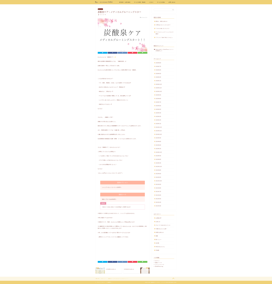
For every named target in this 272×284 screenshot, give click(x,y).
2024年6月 (158, 145)
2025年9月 (158, 95)
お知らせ (158, 221)
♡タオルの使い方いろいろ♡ (163, 28)
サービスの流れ (161, 2)
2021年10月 (159, 180)
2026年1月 (158, 80)
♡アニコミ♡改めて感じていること (164, 37)
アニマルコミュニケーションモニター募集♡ (165, 33)
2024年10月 (159, 134)
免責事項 (109, 282)
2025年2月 (158, 120)
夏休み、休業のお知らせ (161, 21)
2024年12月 (159, 127)
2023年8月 (158, 159)
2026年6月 (158, 70)
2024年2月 (158, 148)
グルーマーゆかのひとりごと (163, 225)
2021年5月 (158, 198)
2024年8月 (158, 141)
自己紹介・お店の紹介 (125, 2)
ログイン (157, 260)
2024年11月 (159, 130)
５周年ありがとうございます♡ (163, 24)
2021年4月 (158, 202)
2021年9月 (158, 184)
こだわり (151, 2)
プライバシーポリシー (101, 282)
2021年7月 (158, 191)
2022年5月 (158, 177)
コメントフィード (159, 264)
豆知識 (157, 250)
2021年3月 (158, 205)
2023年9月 (158, 155)
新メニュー (100, 9)
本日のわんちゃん (160, 246)
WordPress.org (159, 266)
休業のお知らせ (160, 232)
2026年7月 (158, 66)
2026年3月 (158, 77)
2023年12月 (159, 152)
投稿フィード (158, 262)
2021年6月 (158, 195)
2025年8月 (158, 98)
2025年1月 (158, 123)
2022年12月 (159, 166)
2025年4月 (158, 112)
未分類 (157, 243)
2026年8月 (158, 62)
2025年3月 (158, 116)
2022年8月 (158, 170)
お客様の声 (158, 218)
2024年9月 (158, 137)
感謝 (157, 236)
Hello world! (158, 49)
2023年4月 (158, 163)
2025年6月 (158, 105)
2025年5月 (158, 109)
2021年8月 (158, 188)
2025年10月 (159, 91)
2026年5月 (158, 73)
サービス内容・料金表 (139, 2)
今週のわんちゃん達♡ (161, 228)
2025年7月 (158, 102)
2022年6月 (158, 173)
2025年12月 (159, 84)
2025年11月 (159, 87)
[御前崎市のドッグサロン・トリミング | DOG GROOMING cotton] (104, 2)
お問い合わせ (172, 2)
